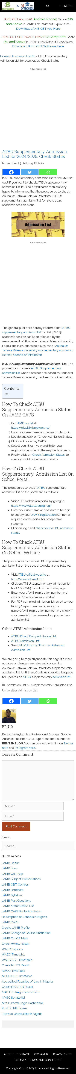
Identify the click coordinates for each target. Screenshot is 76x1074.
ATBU (41, 487)
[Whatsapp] (48, 172)
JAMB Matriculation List (18, 906)
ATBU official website (31, 574)
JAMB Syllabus (12, 895)
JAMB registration (43, 514)
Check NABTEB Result (17, 987)
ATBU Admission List (25, 641)
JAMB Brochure (13, 890)
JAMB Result (10, 863)
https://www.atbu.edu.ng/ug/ (31, 505)
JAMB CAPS (10, 922)
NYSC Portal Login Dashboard (22, 1003)
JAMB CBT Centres (15, 884)
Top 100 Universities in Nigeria (22, 1014)
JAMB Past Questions (16, 900)
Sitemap (20, 1060)
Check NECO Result (15, 965)
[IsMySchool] (18, 6)
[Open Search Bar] (47, 6)
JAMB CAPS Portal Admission (22, 911)
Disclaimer (40, 1054)
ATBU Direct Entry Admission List (33, 636)
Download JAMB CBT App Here (38, 28)
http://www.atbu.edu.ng (27, 579)
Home (4, 56)
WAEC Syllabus (12, 949)
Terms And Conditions (45, 1060)
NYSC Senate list (13, 997)
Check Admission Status (48, 454)
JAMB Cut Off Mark (15, 938)
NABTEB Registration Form (21, 992)
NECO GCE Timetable (17, 976)
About (8, 1054)
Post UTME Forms (14, 1008)
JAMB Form (10, 868)
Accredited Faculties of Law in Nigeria (27, 981)
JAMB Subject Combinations (21, 879)
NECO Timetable (13, 970)
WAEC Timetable (13, 954)
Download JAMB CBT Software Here (38, 46)
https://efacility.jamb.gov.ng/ (30, 427)
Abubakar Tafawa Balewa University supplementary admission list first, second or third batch (37, 350)
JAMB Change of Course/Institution (26, 933)
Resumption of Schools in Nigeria (24, 917)
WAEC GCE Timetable (17, 960)
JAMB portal (24, 423)
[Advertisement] (38, 109)
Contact (23, 1054)
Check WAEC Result (15, 943)
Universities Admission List (19, 690)
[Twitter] (30, 172)
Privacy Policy (62, 1054)
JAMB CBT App (12, 873)
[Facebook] (11, 172)
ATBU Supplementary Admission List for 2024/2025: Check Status (34, 154)
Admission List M (23, 56)
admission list (62, 677)
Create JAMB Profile (16, 927)
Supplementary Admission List (51, 685)
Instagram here (25, 748)
